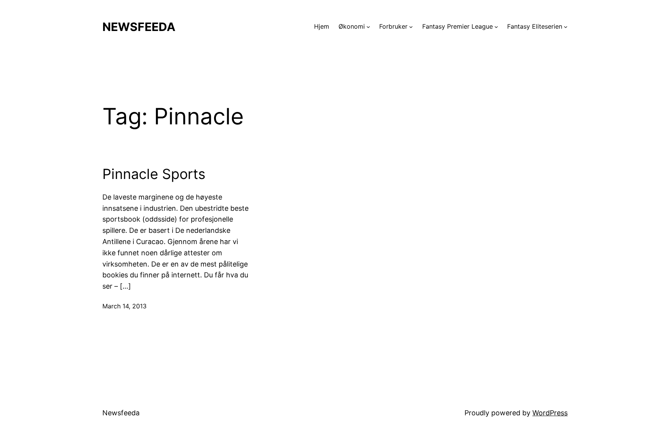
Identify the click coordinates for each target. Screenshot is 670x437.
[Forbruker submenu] (411, 27)
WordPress (550, 413)
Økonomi (351, 26)
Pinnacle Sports (153, 174)
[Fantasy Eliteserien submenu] (566, 27)
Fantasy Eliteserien (534, 26)
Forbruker (393, 26)
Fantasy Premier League (457, 26)
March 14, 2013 (124, 306)
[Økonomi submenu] (368, 27)
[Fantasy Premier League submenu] (496, 27)
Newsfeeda (138, 27)
